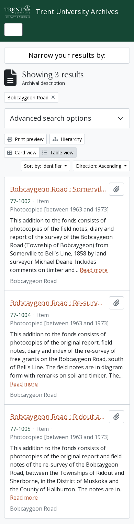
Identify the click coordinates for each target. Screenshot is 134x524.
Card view (24, 152)
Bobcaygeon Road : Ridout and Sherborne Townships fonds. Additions (58, 417)
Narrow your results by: (67, 55)
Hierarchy (70, 139)
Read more (94, 270)
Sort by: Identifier (43, 166)
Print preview (28, 139)
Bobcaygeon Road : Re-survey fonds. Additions (58, 303)
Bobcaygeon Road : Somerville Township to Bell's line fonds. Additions (58, 189)
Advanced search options (50, 118)
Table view (61, 152)
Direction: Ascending (99, 166)
